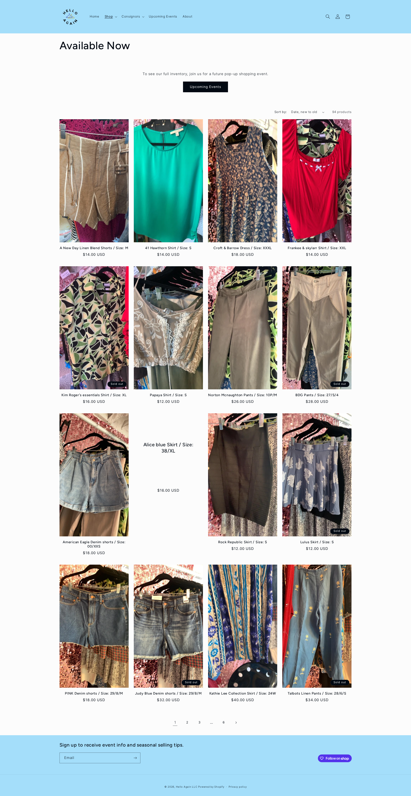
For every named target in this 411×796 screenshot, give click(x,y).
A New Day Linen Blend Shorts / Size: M (94, 248)
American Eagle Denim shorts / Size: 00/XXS (94, 544)
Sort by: (280, 112)
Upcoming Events (205, 87)
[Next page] (236, 723)
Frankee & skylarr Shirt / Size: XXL (317, 248)
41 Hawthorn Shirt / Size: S (168, 248)
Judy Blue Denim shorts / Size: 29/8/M (168, 693)
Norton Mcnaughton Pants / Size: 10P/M (242, 395)
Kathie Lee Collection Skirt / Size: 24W (242, 693)
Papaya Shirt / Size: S (168, 395)
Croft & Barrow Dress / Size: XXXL (242, 248)
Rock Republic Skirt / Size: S (242, 542)
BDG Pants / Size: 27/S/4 (317, 395)
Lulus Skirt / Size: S (317, 542)
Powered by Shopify (211, 786)
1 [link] (175, 722)
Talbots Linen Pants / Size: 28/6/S (317, 693)
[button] (110, 16)
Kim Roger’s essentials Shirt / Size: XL (94, 395)
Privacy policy (238, 786)
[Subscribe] (135, 758)
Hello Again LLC (186, 786)
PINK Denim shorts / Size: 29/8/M (94, 693)
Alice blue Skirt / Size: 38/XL (168, 448)
